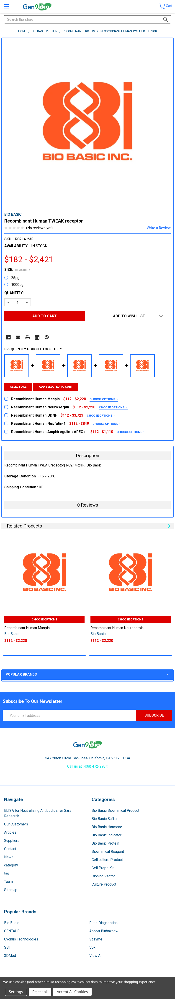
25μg (15, 278)
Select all (18, 386)
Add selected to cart (56, 386)
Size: (17, 269)
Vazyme (95, 939)
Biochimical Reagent (108, 851)
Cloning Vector (103, 876)
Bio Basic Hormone (107, 827)
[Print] (27, 337)
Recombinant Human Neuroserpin (117, 628)
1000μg (17, 284)
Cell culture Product (107, 860)
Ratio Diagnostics (103, 923)
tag (6, 873)
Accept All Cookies (72, 991)
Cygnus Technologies (21, 939)
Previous (162, 526)
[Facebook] (8, 337)
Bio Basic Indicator (106, 835)
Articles (10, 832)
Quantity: (14, 293)
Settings (16, 991)
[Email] (18, 337)
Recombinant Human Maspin (27, 628)
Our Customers (16, 824)
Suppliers (11, 840)
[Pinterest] (47, 337)
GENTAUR (12, 931)
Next (168, 526)
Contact (10, 849)
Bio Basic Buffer (105, 819)
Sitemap (10, 890)
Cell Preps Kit (103, 868)
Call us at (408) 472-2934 (87, 766)
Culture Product (104, 884)
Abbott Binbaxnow (103, 931)
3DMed (10, 955)
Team (8, 881)
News (8, 857)
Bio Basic (11, 923)
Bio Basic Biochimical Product (115, 810)
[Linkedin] (37, 337)
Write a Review (159, 228)
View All (95, 955)
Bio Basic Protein (105, 843)
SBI (7, 947)
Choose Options (103, 399)
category (11, 865)
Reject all (40, 991)
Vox (92, 947)
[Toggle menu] (6, 6)
